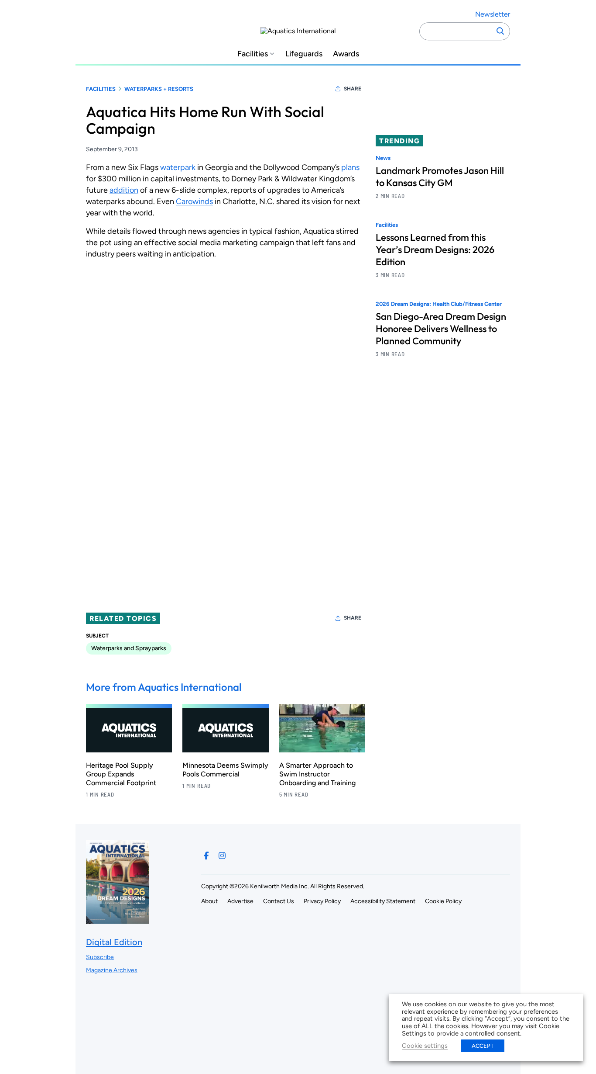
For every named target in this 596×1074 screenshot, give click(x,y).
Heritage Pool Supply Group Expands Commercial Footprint (121, 774)
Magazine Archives (111, 970)
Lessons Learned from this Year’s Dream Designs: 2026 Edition (435, 250)
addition (124, 190)
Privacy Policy (322, 901)
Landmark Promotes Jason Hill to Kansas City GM (440, 176)
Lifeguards (303, 54)
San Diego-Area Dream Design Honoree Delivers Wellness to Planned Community (441, 329)
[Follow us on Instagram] (222, 855)
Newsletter (492, 14)
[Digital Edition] (117, 919)
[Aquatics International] (298, 31)
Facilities (252, 54)
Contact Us (278, 901)
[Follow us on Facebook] (206, 855)
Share (352, 89)
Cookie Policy (443, 901)
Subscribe (100, 957)
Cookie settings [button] (425, 1046)
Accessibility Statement (382, 901)
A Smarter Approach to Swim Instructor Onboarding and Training (317, 774)
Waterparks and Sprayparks (128, 648)
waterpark (177, 167)
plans (350, 167)
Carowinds (194, 201)
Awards (346, 54)
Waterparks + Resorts (158, 89)
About (209, 901)
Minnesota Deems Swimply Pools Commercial (225, 769)
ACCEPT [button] (482, 1046)
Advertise (240, 901)
